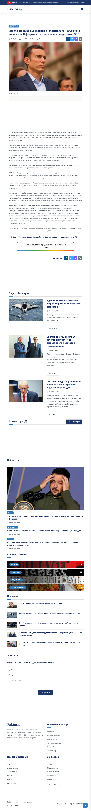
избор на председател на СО (64, 237)
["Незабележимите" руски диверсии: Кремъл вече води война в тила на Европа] (12, 625)
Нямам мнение (16, 681)
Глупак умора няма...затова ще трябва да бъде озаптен (41, 603)
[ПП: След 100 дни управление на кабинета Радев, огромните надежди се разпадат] (26, 391)
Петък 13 (50, 747)
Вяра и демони (13, 768)
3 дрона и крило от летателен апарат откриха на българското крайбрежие (64, 303)
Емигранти (11, 776)
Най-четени (13, 460)
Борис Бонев (32, 237)
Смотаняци (11, 783)
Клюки (9, 779)
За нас (49, 764)
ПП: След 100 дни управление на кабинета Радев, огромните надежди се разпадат (64, 384)
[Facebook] (68, 39)
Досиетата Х (12, 772)
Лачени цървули (53, 735)
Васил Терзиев (19, 237)
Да (12, 670)
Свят (10, 513)
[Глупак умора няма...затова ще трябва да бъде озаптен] (12, 605)
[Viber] (76, 39)
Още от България (19, 293)
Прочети (51, 328)
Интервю (50, 732)
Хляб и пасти (52, 739)
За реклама (51, 776)
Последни (12, 596)
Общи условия (52, 768)
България (12, 527)
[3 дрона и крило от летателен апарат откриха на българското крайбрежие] (26, 310)
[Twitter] (72, 39)
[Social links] (49, 784)
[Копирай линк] (80, 39)
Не (12, 675)
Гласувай (44, 692)
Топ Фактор (51, 751)
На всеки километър (55, 743)
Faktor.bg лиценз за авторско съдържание (20, 804)
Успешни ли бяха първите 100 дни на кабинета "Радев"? (30, 663)
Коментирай (75, 422)
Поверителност (53, 772)
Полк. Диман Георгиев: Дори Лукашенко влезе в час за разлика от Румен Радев (44, 531)
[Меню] (82, 9)
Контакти (50, 779)
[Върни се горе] (85, 805)
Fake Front (11, 764)
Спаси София (45, 237)
